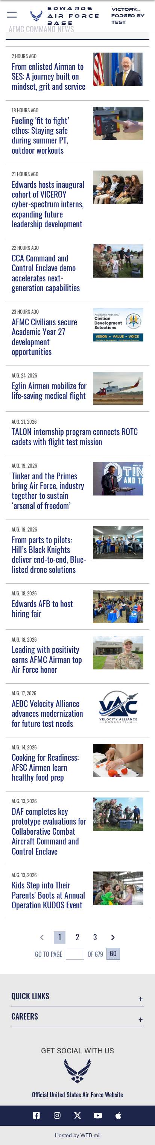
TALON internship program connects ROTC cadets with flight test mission (75, 436)
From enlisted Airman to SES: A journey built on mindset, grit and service (48, 76)
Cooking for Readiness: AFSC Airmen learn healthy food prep (45, 767)
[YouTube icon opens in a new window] (97, 1115)
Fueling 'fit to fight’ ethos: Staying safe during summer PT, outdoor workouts (40, 135)
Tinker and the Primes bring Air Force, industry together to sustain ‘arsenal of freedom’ (48, 490)
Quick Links (30, 996)
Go (113, 953)
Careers (24, 1016)
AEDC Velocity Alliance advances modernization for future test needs (47, 713)
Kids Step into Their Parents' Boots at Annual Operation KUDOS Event (48, 895)
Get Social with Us (77, 1051)
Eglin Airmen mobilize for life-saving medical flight (49, 390)
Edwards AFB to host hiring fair (42, 608)
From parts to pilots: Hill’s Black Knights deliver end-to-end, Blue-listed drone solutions (49, 554)
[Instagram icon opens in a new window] (57, 1115)
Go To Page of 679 (69, 954)
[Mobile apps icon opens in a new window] (118, 1115)
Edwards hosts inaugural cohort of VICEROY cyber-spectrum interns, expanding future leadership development (48, 204)
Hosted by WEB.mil (77, 1135)
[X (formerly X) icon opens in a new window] (77, 1115)
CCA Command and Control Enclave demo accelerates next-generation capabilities (46, 272)
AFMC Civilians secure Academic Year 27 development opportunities (44, 336)
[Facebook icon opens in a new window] (36, 1115)
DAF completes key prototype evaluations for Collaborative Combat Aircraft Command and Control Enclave (49, 831)
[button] (12, 16)
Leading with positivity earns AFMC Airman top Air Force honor (47, 659)
